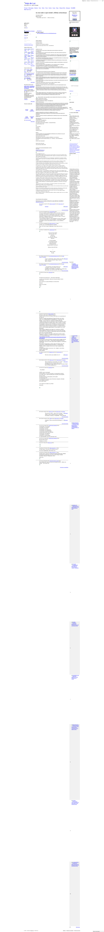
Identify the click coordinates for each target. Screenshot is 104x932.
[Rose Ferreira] (29, 56)
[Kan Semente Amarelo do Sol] (32, 53)
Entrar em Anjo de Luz (40, 202)
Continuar (26, 99)
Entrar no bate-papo (96, 931)
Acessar (88, 0)
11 (31, 80)
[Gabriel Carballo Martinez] (29, 63)
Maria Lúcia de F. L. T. (53, 223)
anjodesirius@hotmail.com (40, 150)
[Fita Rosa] (26, 107)
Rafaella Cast (51, 352)
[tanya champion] (29, 53)
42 (28, 80)
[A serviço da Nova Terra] (74, 64)
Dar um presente (28, 120)
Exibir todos (33, 65)
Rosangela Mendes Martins (32, 117)
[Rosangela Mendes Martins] (25, 56)
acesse (75, 16)
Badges (64, 930)
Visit (39, 30)
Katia (50, 418)
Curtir (26, 27)
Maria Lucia (51, 411)
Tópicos (25, 35)
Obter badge (78, 110)
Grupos (25, 37)
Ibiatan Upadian (50, 313)
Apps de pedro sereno (27, 43)
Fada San (32, 930)
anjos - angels (29, 69)
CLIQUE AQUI (72, 74)
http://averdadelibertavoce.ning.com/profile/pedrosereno (46, 33)
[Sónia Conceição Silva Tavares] (32, 59)
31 (28, 71)
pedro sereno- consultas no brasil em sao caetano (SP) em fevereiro (29, 87)
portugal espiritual (30, 73)
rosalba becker (51, 229)
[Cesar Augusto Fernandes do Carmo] (32, 50)
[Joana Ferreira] (25, 53)
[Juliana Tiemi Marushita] (29, 59)
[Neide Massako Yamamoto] (32, 56)
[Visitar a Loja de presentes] (66, 206)
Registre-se (84, 0)
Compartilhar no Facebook (30, 31)
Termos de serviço (77, 930)
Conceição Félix (52, 211)
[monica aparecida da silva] (32, 63)
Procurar (102, 0)
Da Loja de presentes (65, 262)
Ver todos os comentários (64, 467)
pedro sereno (59, 352)
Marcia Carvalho (26, 110)
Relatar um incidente (70, 930)
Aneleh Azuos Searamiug (53, 425)
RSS (70, 927)
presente (44, 257)
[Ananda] (25, 59)
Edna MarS (50, 272)
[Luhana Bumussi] (25, 63)
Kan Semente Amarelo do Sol (32, 110)
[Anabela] (29, 50)
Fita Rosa (46, 206)
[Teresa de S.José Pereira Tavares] (25, 50)
